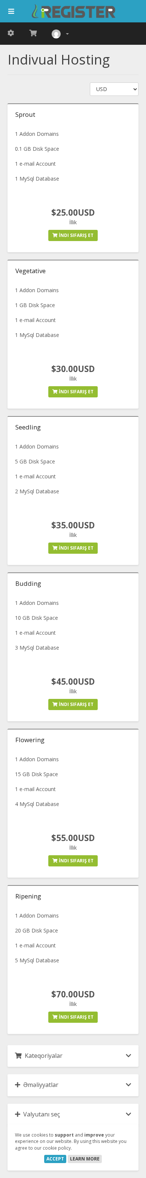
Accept (55, 1159)
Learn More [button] (85, 1159)
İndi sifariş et (76, 235)
